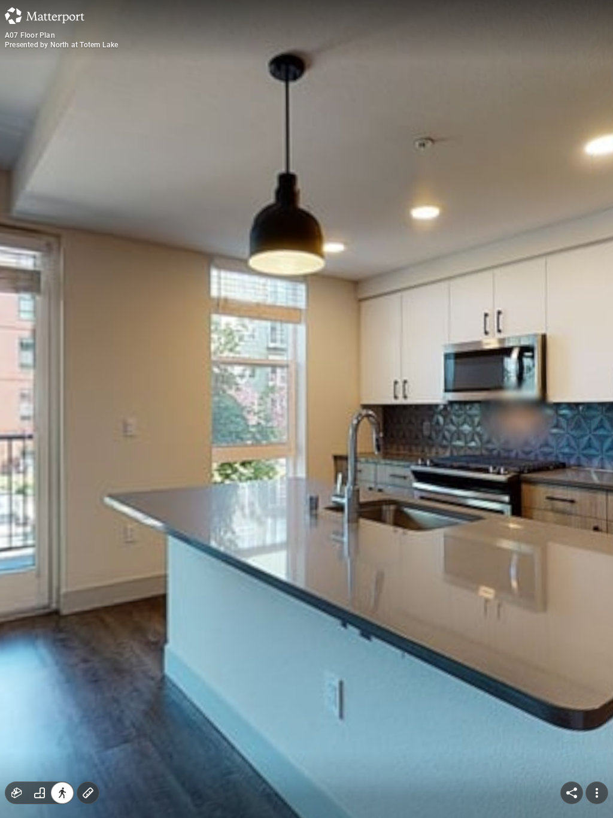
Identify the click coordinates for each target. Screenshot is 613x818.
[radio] (16, 793)
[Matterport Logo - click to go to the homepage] (44, 15)
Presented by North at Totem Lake (61, 45)
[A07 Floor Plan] (306, 409)
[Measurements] (88, 792)
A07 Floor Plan (30, 35)
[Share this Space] (571, 792)
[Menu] (596, 792)
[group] (39, 792)
